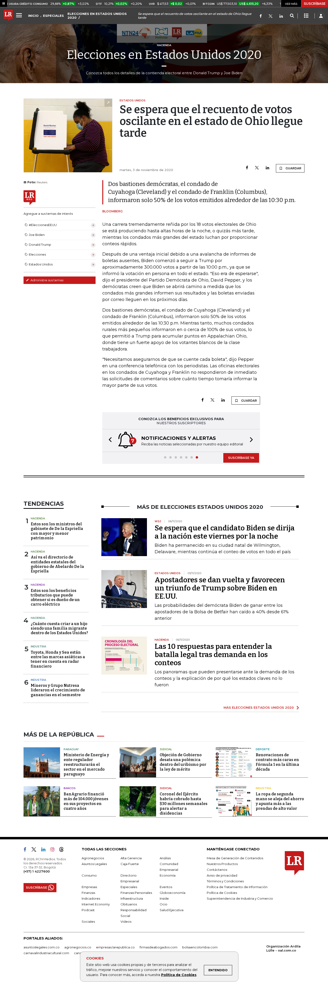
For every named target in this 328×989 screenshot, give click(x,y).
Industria (38, 646)
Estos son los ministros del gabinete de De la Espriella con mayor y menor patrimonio (57, 531)
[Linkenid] (281, 16)
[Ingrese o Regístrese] (320, 15)
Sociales (88, 921)
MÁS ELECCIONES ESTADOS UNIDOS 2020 (259, 707)
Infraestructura (132, 898)
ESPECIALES (53, 16)
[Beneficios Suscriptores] (306, 15)
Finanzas (88, 893)
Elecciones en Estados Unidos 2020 (164, 55)
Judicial (166, 749)
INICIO (33, 16)
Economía (168, 875)
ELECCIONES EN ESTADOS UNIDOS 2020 (97, 15)
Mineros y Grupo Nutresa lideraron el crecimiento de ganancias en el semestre (58, 690)
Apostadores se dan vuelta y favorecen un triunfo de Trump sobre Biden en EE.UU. (220, 588)
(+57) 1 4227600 (37, 871)
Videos (126, 921)
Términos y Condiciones (225, 881)
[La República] (8, 16)
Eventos (166, 887)
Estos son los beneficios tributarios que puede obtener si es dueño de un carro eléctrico (55, 597)
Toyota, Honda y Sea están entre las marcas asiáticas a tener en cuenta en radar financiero (58, 659)
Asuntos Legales (94, 864)
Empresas (89, 887)
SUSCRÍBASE (315, 3)
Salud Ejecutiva (171, 910)
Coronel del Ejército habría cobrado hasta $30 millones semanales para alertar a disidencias (183, 804)
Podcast (88, 910)
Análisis (165, 858)
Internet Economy (96, 904)
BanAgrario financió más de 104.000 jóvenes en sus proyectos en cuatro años (86, 801)
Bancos (70, 788)
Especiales (129, 887)
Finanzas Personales (136, 893)
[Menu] (19, 15)
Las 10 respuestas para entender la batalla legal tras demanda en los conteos (213, 654)
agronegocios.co (77, 947)
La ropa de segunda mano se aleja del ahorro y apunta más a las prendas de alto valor (280, 801)
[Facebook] (261, 16)
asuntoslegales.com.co (42, 947)
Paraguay (71, 749)
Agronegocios (93, 858)
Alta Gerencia (131, 858)
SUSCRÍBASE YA (241, 458)
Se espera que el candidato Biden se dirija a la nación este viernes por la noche (225, 532)
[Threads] (63, 850)
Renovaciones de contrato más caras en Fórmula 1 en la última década (277, 762)
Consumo (89, 875)
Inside (164, 898)
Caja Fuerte (130, 864)
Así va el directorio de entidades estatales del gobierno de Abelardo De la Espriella (57, 564)
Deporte (263, 749)
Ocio (163, 904)
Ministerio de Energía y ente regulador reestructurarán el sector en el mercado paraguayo (86, 764)
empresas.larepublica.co (115, 947)
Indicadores (91, 898)
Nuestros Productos (222, 864)
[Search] (292, 15)
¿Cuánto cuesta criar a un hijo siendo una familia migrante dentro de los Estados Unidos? (59, 628)
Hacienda (38, 518)
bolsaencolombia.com (200, 947)
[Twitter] (270, 16)
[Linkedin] (267, 168)
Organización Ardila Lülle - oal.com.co (283, 948)
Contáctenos (217, 870)
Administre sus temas (46, 280)
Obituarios (129, 904)
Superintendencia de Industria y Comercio (240, 898)
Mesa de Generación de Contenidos (235, 858)
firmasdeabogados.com (158, 947)
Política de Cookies (178, 975)
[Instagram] (54, 850)
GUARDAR (293, 168)
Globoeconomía (172, 893)
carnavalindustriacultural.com (46, 953)
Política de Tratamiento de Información (237, 887)
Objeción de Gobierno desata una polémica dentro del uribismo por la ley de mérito (183, 762)
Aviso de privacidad (222, 875)
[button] (108, 440)
